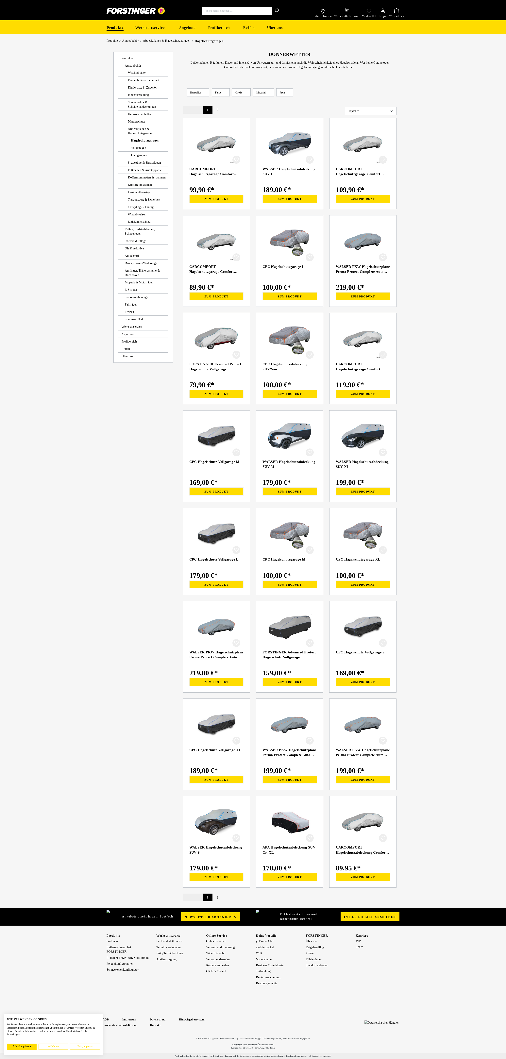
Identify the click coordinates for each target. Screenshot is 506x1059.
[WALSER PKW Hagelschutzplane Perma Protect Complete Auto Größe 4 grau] (363, 241)
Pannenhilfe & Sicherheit (143, 80)
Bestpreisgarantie (266, 983)
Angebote (128, 334)
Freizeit (129, 311)
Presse (310, 953)
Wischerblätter (137, 72)
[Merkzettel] (369, 11)
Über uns (127, 356)
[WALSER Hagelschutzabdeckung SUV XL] (363, 436)
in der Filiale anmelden (370, 917)
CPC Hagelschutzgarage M (283, 559)
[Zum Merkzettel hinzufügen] (236, 160)
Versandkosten (246, 1038)
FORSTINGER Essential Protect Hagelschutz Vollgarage (215, 366)
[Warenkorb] (396, 11)
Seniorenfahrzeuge (136, 297)
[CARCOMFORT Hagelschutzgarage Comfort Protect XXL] (363, 339)
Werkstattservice (132, 326)
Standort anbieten (317, 965)
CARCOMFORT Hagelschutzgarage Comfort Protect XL (358, 171)
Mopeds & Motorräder (139, 282)
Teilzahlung (263, 971)
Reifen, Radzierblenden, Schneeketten (140, 231)
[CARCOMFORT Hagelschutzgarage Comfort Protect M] (216, 241)
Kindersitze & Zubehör (142, 87)
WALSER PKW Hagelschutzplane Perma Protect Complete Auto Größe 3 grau (289, 752)
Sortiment (113, 941)
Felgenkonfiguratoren (120, 963)
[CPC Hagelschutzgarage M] (289, 534)
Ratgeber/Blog (315, 947)
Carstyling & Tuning (141, 207)
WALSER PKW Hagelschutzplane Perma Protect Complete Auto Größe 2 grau (363, 752)
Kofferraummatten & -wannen (147, 177)
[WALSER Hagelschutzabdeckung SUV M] (289, 436)
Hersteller (196, 92)
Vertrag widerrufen (218, 959)
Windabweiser (137, 214)
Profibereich (129, 341)
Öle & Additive (134, 248)
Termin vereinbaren (168, 947)
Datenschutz (158, 1019)
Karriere (362, 935)
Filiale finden (314, 959)
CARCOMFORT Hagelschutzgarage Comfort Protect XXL (358, 366)
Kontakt (155, 1025)
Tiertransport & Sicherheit (144, 199)
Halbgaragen (139, 155)
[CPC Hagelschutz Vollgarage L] (216, 534)
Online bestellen (216, 941)
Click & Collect (216, 971)
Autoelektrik (132, 255)
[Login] (383, 11)
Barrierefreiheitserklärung (120, 1025)
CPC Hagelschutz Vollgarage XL (215, 750)
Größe (239, 92)
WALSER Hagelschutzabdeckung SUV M (288, 464)
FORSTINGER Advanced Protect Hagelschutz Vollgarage (289, 654)
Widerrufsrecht (215, 953)
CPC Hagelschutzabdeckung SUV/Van (285, 366)
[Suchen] (276, 11)
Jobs (358, 941)
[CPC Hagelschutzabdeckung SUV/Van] (289, 339)
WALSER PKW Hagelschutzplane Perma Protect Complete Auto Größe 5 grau (216, 654)
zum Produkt (216, 198)
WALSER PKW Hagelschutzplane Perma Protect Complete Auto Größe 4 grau (363, 269)
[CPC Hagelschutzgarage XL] (363, 534)
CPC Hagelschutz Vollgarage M (214, 462)
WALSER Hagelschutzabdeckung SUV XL (362, 464)
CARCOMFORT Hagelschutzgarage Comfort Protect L (211, 171)
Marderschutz (136, 121)
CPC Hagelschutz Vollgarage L (214, 559)
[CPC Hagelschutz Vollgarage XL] (216, 725)
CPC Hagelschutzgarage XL (358, 559)
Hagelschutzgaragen (209, 41)
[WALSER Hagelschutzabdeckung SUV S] (216, 822)
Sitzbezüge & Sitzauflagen (144, 162)
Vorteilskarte (264, 959)
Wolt (259, 953)
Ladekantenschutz (139, 221)
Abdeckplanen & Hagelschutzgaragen (166, 40)
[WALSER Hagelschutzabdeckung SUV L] (289, 144)
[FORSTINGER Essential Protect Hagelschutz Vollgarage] (216, 339)
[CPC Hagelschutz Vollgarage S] (363, 627)
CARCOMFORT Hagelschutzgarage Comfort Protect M (211, 269)
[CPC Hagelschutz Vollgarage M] (216, 436)
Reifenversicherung (268, 977)
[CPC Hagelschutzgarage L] (289, 241)
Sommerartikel (134, 319)
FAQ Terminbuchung (169, 953)
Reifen (126, 348)
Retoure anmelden (217, 965)
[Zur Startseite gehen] (136, 11)
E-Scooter (131, 289)
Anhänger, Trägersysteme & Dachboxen (142, 273)
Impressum (129, 1019)
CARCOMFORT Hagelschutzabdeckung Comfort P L (363, 849)
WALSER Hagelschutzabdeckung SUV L (288, 171)
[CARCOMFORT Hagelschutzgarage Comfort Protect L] (216, 144)
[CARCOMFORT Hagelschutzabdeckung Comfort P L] (363, 822)
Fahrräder (131, 304)
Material (261, 92)
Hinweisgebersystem (192, 1019)
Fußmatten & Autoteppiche (145, 170)
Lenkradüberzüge (139, 192)
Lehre (359, 947)
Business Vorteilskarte (269, 965)
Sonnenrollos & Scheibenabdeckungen (142, 104)
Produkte (112, 40)
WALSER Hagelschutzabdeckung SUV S (215, 849)
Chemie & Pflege (135, 241)
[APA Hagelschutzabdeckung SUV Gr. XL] (289, 822)
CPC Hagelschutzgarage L (283, 267)
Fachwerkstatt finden (169, 941)
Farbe (218, 92)
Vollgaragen (138, 147)
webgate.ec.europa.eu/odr (319, 1056)
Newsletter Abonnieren (211, 917)
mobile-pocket (265, 947)
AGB (106, 1019)
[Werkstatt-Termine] (347, 11)
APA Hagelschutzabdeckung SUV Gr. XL (288, 849)
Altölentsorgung (166, 959)
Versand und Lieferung (220, 947)
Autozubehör (130, 40)
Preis (283, 92)
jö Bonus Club (265, 941)
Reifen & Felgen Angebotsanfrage (128, 957)
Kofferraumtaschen (140, 184)
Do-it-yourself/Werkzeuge (141, 263)
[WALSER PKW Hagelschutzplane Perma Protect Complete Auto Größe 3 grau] (289, 725)
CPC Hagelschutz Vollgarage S (360, 652)
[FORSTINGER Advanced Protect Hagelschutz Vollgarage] (289, 627)
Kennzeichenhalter (139, 114)
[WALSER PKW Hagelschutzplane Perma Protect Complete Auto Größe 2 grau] (363, 725)
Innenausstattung (138, 94)
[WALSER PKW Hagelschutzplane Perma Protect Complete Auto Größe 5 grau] (216, 627)
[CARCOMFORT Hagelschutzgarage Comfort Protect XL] (363, 144)
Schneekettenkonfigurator (123, 969)
